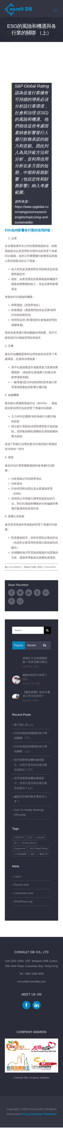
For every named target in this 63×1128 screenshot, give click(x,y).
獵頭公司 (43, 854)
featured (40, 837)
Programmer (19, 848)
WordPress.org (23, 901)
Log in (17, 876)
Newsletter (50, 567)
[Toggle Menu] (55, 10)
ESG (30, 837)
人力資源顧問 (20, 854)
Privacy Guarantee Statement (38, 1114)
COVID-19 (18, 837)
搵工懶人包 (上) (23, 724)
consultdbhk (14, 567)
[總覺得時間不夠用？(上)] (16, 677)
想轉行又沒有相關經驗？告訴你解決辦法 (35, 660)
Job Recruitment (29, 843)
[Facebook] (26, 1005)
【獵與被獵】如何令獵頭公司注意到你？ (36, 694)
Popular (18, 645)
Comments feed (23, 893)
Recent (31, 645)
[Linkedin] (36, 1005)
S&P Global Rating (38, 848)
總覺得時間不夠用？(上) (35, 677)
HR (15, 843)
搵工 (33, 854)
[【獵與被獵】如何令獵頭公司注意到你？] (16, 696)
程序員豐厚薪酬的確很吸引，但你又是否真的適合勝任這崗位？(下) (30, 764)
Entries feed (21, 884)
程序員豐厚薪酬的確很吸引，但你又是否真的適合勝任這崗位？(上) (30, 783)
